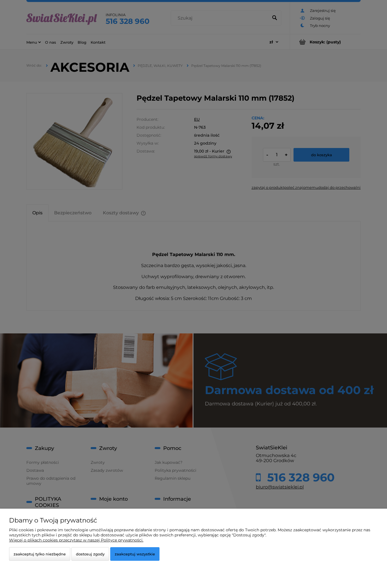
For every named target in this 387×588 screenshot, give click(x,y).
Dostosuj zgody (90, 554)
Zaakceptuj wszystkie (135, 554)
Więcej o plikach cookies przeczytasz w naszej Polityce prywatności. (76, 540)
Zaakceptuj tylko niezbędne (40, 554)
